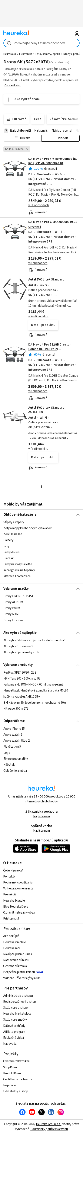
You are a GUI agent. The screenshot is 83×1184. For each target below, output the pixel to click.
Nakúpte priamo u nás (17, 954)
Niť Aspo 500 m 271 (15, 708)
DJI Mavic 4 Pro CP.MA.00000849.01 (52, 222)
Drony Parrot (11, 608)
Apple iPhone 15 (14, 728)
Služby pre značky (15, 1019)
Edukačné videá (13, 1038)
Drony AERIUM (13, 602)
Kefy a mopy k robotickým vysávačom (27, 528)
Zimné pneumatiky (15, 758)
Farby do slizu (12, 552)
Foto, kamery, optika (48, 54)
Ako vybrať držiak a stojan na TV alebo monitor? (34, 640)
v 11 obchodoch (38, 205)
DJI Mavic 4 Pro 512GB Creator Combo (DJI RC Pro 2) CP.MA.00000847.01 (49, 349)
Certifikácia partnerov (17, 1079)
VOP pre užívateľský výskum (21, 978)
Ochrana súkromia (15, 966)
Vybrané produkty (18, 664)
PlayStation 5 (12, 746)
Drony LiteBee (13, 620)
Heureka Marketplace (17, 1013)
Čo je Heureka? (13, 870)
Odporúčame (14, 720)
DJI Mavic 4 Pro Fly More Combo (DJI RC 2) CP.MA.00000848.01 (53, 161)
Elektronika (25, 54)
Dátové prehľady (14, 1026)
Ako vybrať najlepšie (20, 632)
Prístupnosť (11, 918)
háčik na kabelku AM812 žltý (21, 696)
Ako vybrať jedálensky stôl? (21, 652)
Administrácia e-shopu (18, 996)
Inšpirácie (9, 1085)
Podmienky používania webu (49, 1129)
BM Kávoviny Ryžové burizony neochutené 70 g (34, 702)
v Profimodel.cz (38, 316)
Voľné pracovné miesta (18, 888)
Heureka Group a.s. (48, 1124)
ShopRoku (10, 1067)
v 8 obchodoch (37, 263)
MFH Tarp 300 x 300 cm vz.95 (21, 678)
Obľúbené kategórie (19, 514)
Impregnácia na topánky (19, 570)
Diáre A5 (8, 558)
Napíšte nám (41, 816)
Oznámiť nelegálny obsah (19, 912)
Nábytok (9, 765)
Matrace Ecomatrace (17, 576)
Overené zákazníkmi (16, 1061)
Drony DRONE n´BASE (18, 596)
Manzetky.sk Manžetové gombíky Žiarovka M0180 (35, 690)
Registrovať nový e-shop (19, 1001)
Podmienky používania (18, 882)
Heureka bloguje (14, 900)
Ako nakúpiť (11, 936)
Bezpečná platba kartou (19, 972)
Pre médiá (9, 894)
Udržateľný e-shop (15, 1091)
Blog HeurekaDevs (15, 906)
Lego (6, 752)
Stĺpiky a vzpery (13, 522)
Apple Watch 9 (12, 734)
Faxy (6, 546)
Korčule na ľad (12, 534)
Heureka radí (11, 948)
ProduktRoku (12, 1073)
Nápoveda (10, 1044)
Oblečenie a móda (15, 771)
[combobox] (41, 43)
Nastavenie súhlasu (16, 960)
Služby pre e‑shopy (16, 1007)
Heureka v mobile (14, 942)
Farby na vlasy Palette (17, 564)
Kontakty (9, 876)
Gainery (8, 540)
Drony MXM (11, 614)
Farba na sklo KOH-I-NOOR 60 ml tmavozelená (33, 684)
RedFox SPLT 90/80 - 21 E (19, 672)
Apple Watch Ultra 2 (16, 740)
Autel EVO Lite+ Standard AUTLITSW (46, 409)
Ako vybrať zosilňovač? (18, 646)
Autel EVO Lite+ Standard (46, 279)
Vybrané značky (16, 588)
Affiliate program (14, 1032)
